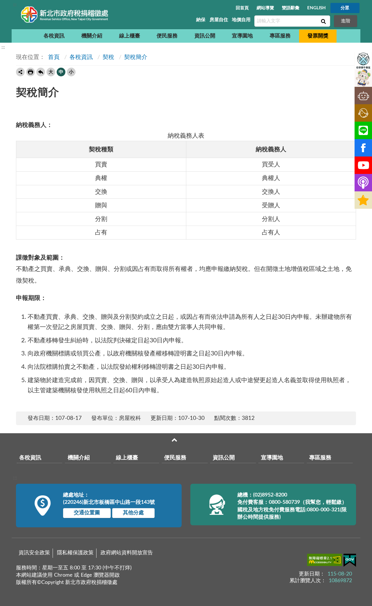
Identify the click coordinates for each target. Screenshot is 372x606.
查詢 (323, 21)
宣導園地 (242, 36)
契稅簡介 (135, 57)
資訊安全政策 (34, 552)
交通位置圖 (87, 512)
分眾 (345, 8)
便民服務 (167, 36)
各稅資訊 (54, 36)
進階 (345, 21)
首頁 (53, 57)
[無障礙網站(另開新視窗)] (325, 561)
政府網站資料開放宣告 (127, 552)
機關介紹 (91, 36)
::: (15, 4)
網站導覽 (265, 8)
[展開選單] (174, 440)
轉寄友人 (20, 72)
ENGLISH (316, 8)
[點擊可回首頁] (64, 14)
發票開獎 (317, 36)
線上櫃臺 (129, 36)
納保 (200, 19)
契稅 (108, 57)
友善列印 (30, 72)
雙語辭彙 (290, 8)
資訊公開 (204, 36)
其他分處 (133, 512)
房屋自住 (219, 19)
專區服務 (280, 36)
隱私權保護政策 (75, 552)
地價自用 (241, 19)
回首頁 (242, 8)
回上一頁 (40, 72)
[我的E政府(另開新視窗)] (350, 561)
